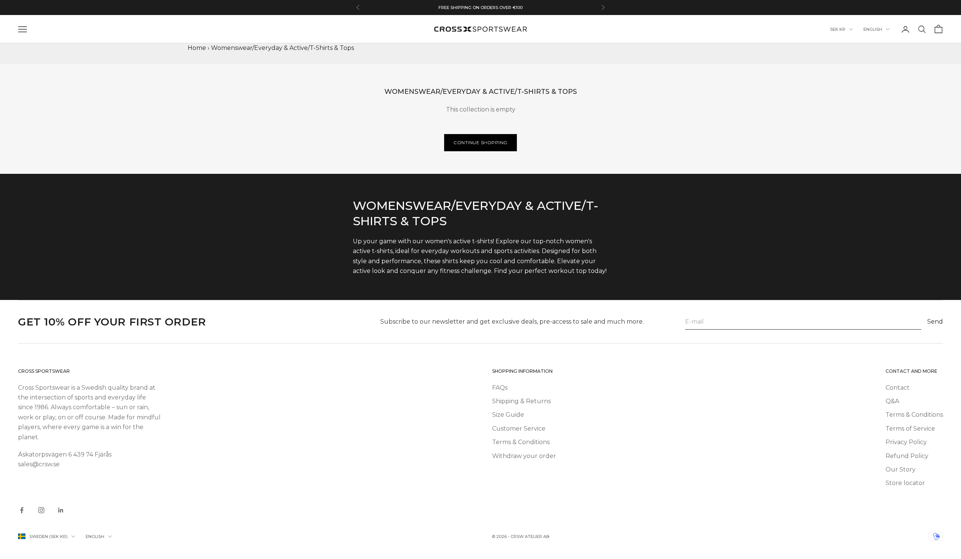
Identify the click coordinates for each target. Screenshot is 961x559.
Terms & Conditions (521, 442)
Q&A (892, 401)
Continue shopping (480, 142)
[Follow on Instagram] (41, 510)
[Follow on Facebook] (22, 510)
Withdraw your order (524, 456)
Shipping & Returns (521, 401)
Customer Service (518, 428)
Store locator (905, 483)
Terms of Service (910, 428)
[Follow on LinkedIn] (61, 510)
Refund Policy (907, 456)
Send (935, 321)
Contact (898, 387)
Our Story (901, 469)
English (872, 29)
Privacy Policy (906, 442)
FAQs (500, 387)
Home (197, 47)
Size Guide (508, 414)
